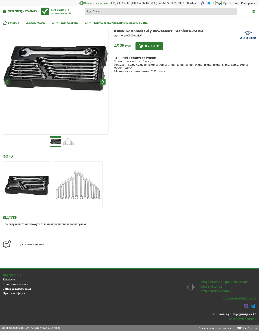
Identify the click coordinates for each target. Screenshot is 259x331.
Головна (13, 22)
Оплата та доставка (15, 284)
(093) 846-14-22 (160, 3)
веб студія (251, 328)
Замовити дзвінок (96, 3)
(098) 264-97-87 (140, 3)
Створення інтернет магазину (217, 328)
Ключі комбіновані (65, 22)
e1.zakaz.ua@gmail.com (239, 298)
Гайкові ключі (35, 22)
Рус (225, 3)
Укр (218, 3)
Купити (152, 46)
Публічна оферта (14, 293)
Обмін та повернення (17, 288)
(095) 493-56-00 (119, 3)
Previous (7, 82)
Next (103, 82)
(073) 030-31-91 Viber (183, 3)
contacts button (81, 3)
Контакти (9, 279)
